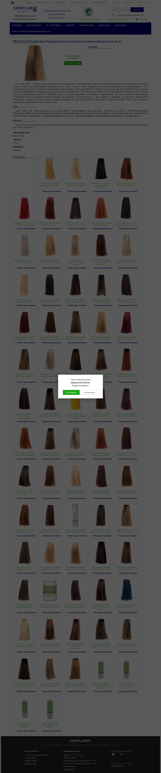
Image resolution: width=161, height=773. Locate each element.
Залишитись (89, 392)
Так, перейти (71, 392)
